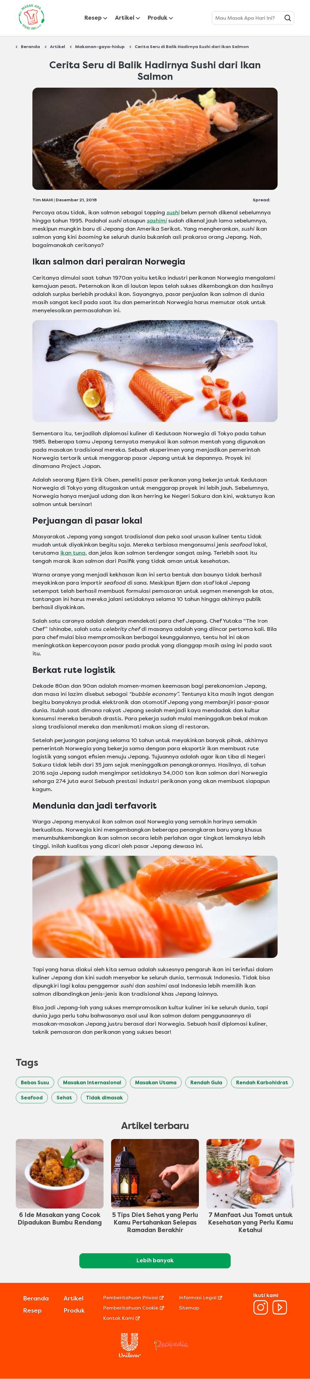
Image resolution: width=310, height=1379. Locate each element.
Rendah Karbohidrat (262, 1082)
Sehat (64, 1098)
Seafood (32, 1098)
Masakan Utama (155, 1082)
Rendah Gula (206, 1082)
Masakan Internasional (92, 1082)
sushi (173, 212)
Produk (157, 18)
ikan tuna (72, 553)
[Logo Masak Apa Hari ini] (31, 31)
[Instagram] (260, 1313)
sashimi (157, 220)
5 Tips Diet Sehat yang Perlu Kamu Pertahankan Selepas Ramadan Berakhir (155, 1223)
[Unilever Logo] (130, 1355)
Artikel (124, 18)
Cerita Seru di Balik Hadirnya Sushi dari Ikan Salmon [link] (192, 46)
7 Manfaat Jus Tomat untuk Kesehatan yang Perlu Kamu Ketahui (250, 1223)
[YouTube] (279, 1313)
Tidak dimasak (104, 1098)
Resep (93, 18)
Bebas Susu (35, 1082)
